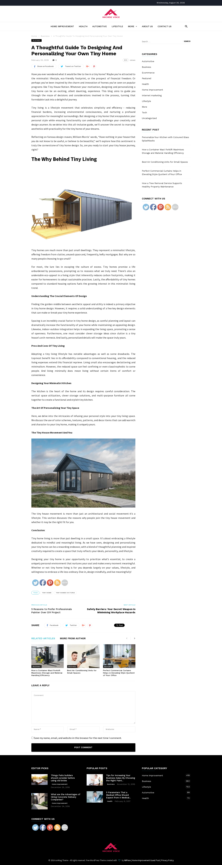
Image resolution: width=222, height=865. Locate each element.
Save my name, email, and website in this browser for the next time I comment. (78, 738)
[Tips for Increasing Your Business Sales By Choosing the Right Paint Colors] (95, 780)
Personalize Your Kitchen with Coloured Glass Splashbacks (165, 139)
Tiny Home (46, 593)
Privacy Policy (167, 860)
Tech (144, 112)
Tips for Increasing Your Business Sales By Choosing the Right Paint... (120, 778)
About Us (147, 26)
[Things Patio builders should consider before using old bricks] (39, 779)
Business (36, 40)
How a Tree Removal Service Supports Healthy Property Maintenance (162, 185)
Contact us (164, 26)
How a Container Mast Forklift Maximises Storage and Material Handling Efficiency (46, 672)
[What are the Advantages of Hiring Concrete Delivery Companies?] (39, 801)
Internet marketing (152, 95)
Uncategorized (149, 118)
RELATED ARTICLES (43, 638)
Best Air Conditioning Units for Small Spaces (165, 162)
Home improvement (62, 26)
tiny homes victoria (65, 593)
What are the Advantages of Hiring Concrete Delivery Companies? (65, 797)
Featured (146, 78)
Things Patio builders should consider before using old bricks (63, 778)
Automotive (99, 26)
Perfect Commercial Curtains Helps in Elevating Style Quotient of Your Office (119, 672)
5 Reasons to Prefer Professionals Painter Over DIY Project (51, 611)
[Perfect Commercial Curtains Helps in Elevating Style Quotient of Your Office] (119, 656)
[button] (185, 26)
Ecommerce (148, 73)
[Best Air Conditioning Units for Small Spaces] (83, 656)
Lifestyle (117, 26)
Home (34, 36)
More (131, 26)
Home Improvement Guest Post (146, 860)
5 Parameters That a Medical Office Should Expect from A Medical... (118, 795)
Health (83, 26)
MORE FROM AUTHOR (73, 638)
